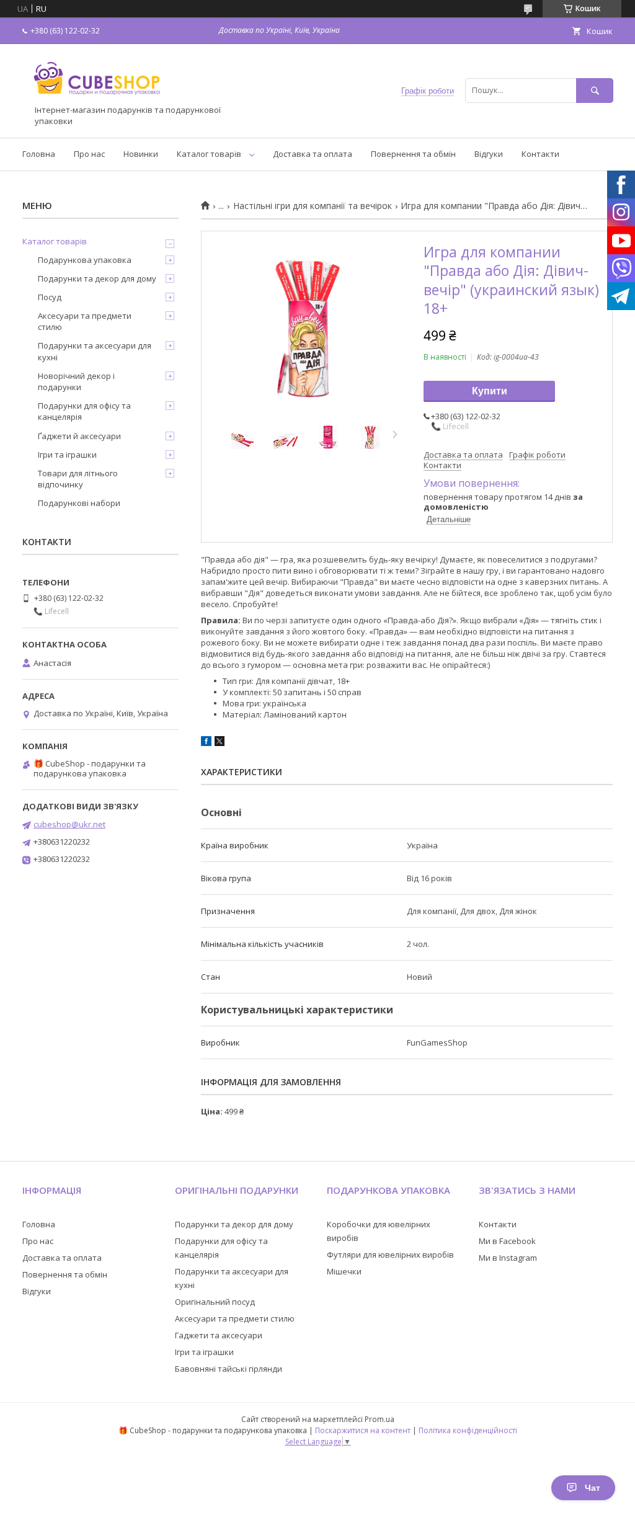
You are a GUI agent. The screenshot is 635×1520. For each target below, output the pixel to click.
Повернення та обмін (413, 153)
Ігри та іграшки (67, 454)
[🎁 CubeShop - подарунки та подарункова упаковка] (96, 99)
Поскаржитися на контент (363, 1430)
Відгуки (488, 153)
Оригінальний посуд (215, 1301)
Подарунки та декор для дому (97, 278)
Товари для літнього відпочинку (78, 479)
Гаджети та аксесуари (218, 1335)
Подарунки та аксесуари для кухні (94, 351)
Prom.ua (379, 1419)
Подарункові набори (79, 503)
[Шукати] (594, 90)
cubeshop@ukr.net (69, 824)
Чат (592, 1488)
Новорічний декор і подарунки (76, 381)
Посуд (49, 297)
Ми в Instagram (508, 1257)
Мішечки (344, 1271)
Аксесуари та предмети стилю (84, 321)
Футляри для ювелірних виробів (390, 1254)
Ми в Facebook (507, 1241)
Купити (489, 391)
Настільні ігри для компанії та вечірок (312, 206)
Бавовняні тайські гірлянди (228, 1368)
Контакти (540, 153)
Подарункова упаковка (84, 259)
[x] (219, 743)
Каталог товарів (209, 153)
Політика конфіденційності (468, 1430)
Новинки (140, 153)
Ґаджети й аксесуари (79, 436)
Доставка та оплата (312, 153)
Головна (38, 153)
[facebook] (206, 743)
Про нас (89, 153)
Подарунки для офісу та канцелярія (84, 411)
